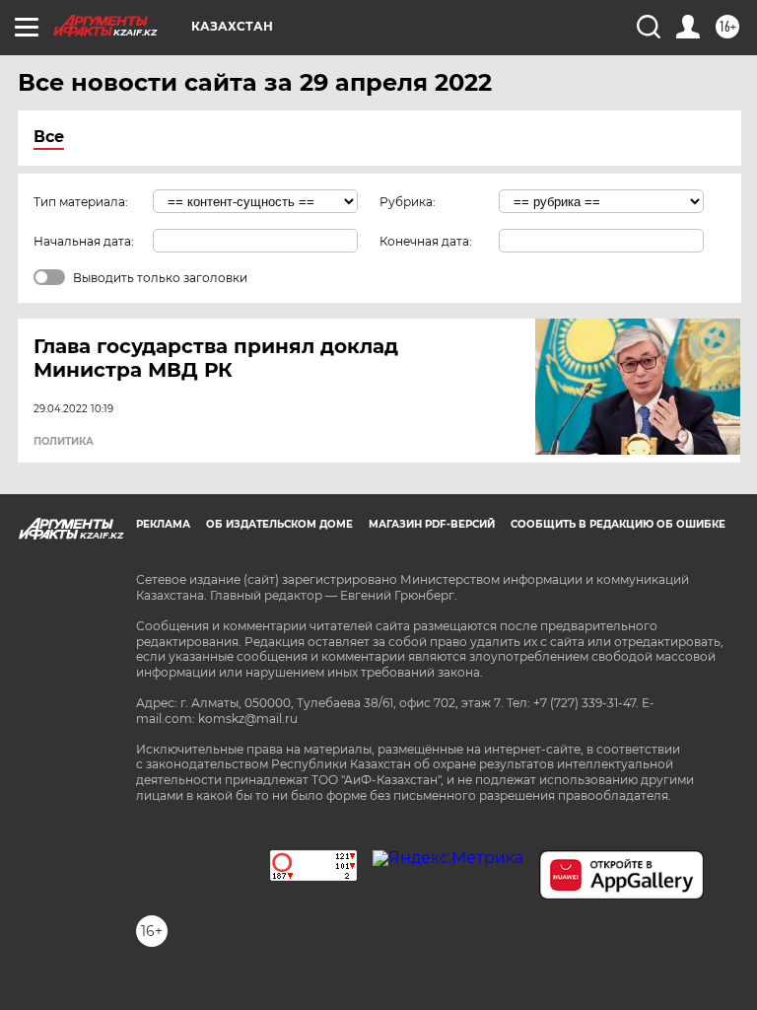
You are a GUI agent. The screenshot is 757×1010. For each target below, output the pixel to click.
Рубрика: (407, 201)
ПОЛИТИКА (64, 442)
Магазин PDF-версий (432, 524)
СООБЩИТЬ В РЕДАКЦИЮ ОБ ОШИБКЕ (618, 524)
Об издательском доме (279, 524)
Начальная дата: (84, 241)
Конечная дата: (425, 241)
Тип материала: (81, 201)
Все (49, 136)
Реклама (163, 524)
